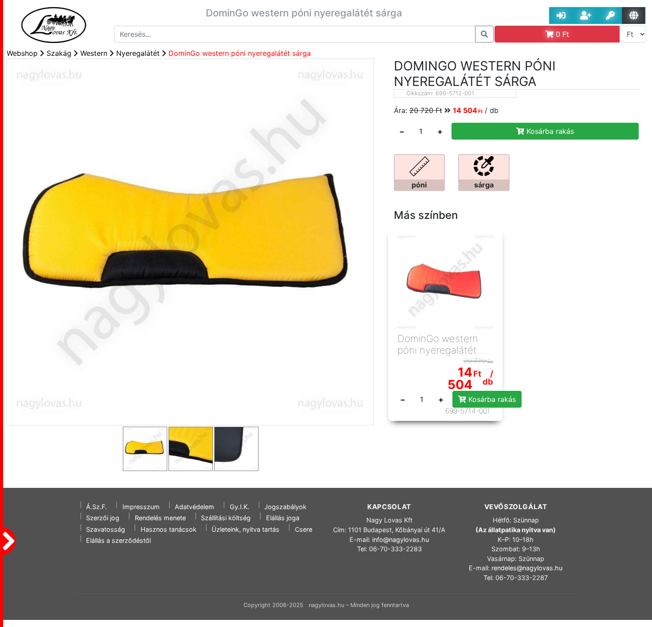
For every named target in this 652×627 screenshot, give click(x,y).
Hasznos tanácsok (168, 529)
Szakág (59, 53)
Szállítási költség (226, 518)
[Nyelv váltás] (633, 15)
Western (93, 53)
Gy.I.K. (239, 506)
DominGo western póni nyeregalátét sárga (240, 53)
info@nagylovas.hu (400, 539)
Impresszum (141, 506)
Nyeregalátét (138, 53)
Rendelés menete (160, 518)
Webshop (22, 53)
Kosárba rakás (549, 131)
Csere (303, 529)
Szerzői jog (102, 518)
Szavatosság (105, 529)
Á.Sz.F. (96, 506)
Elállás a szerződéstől (118, 540)
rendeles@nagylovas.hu (526, 568)
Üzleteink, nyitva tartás (245, 529)
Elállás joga (282, 518)
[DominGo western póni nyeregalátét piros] (445, 282)
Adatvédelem (194, 506)
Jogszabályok (285, 506)
